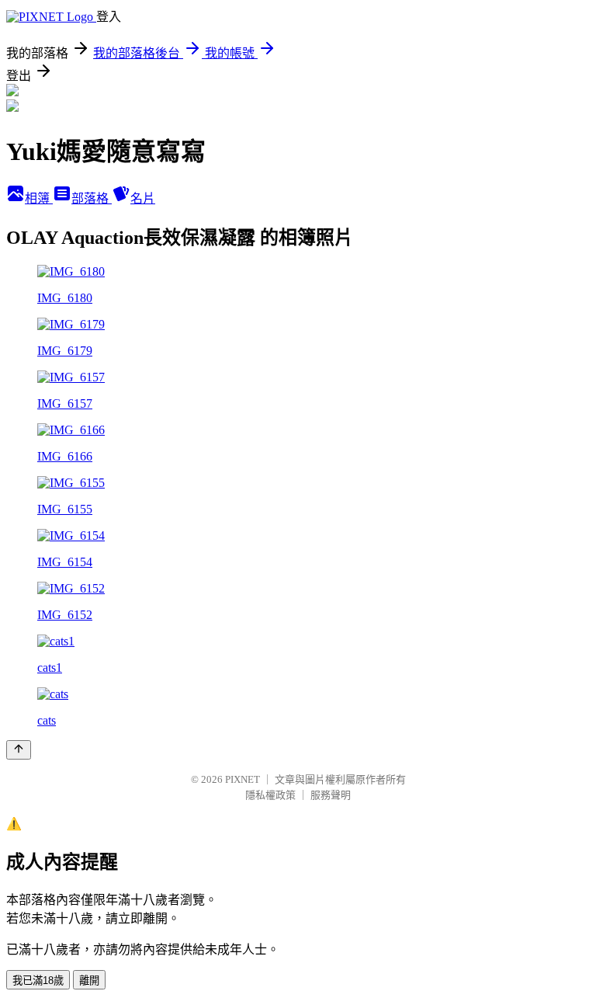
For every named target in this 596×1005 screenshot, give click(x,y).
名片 (142, 198)
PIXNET (242, 779)
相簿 (39, 198)
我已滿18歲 (38, 980)
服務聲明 (330, 795)
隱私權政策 (270, 795)
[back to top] (18, 750)
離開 (89, 980)
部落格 (91, 198)
